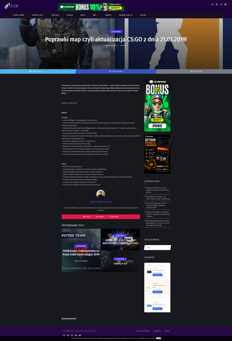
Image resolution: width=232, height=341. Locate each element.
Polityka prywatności (143, 331)
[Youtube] (225, 4)
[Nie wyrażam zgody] (230, 338)
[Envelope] (79, 335)
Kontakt (167, 331)
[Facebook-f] (64, 335)
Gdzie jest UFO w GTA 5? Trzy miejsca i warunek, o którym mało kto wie (157, 190)
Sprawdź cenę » (157, 275)
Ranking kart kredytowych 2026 (156, 280)
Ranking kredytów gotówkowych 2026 (156, 298)
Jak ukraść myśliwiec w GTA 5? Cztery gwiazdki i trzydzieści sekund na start (156, 205)
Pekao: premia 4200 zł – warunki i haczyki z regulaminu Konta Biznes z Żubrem (158, 214)
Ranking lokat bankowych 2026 (155, 265)
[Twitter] (216, 4)
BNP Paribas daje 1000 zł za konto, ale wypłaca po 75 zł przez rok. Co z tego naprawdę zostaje (158, 223)
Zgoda (158, 338)
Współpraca (157, 331)
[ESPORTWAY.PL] (12, 6)
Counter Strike (116, 31)
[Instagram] (221, 4)
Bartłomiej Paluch (111, 45)
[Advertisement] (116, 53)
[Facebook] (212, 4)
